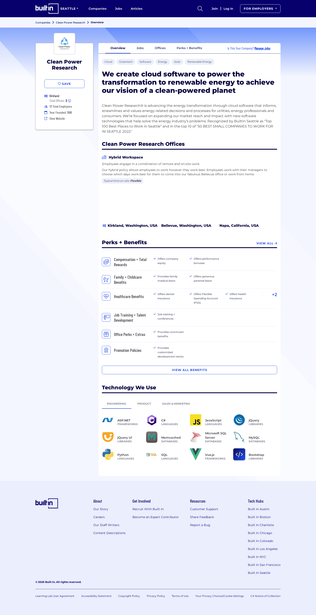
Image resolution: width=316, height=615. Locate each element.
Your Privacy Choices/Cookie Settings (219, 596)
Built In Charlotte (261, 525)
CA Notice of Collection (265, 596)
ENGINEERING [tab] (116, 403)
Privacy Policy (156, 596)
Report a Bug (200, 525)
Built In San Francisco (264, 565)
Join (215, 9)
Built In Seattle (259, 573)
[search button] (200, 8)
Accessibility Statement (96, 596)
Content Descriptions (109, 533)
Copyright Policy (129, 596)
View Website (57, 118)
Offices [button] (160, 48)
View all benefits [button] (189, 370)
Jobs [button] (140, 48)
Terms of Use (180, 596)
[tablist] (189, 403)
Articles (136, 9)
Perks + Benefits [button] (189, 48)
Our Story (100, 509)
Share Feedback (202, 517)
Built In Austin (258, 509)
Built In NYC (257, 557)
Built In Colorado (260, 541)
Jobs (118, 9)
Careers (99, 517)
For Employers (259, 9)
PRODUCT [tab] (144, 403)
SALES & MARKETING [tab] (176, 403)
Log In (228, 9)
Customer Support (204, 509)
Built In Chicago (260, 533)
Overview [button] (117, 48)
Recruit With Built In (148, 509)
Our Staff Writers (106, 525)
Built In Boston (259, 517)
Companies (97, 9)
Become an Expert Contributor (155, 517)
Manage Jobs (262, 48)
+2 (274, 294)
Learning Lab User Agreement (54, 596)
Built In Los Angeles (263, 549)
